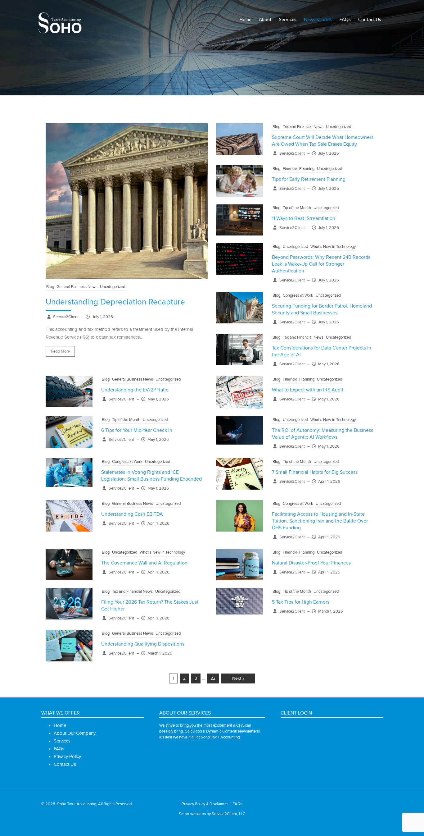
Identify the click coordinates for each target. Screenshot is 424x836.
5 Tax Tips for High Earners (300, 602)
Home (245, 19)
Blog (50, 286)
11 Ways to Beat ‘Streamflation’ (304, 219)
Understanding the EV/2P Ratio (135, 390)
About (265, 19)
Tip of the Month (297, 207)
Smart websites (192, 813)
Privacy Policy (67, 756)
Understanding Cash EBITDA (132, 514)
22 (212, 678)
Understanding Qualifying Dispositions (142, 644)
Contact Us (369, 19)
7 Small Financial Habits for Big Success (315, 472)
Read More (60, 351)
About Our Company (75, 733)
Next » (238, 678)
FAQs (345, 19)
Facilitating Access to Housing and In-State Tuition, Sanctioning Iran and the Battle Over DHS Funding (320, 521)
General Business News (76, 286)
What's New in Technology (333, 246)
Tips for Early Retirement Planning (308, 179)
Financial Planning (298, 168)
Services (287, 19)
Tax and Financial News (303, 126)
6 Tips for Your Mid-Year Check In (136, 430)
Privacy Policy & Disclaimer (205, 804)
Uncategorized (112, 286)
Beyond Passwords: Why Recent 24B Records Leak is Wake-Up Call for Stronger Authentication (321, 264)
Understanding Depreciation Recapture (115, 302)
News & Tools (318, 19)
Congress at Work (298, 295)
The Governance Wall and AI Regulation (144, 563)
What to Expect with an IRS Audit (307, 390)
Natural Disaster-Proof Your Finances (311, 563)
